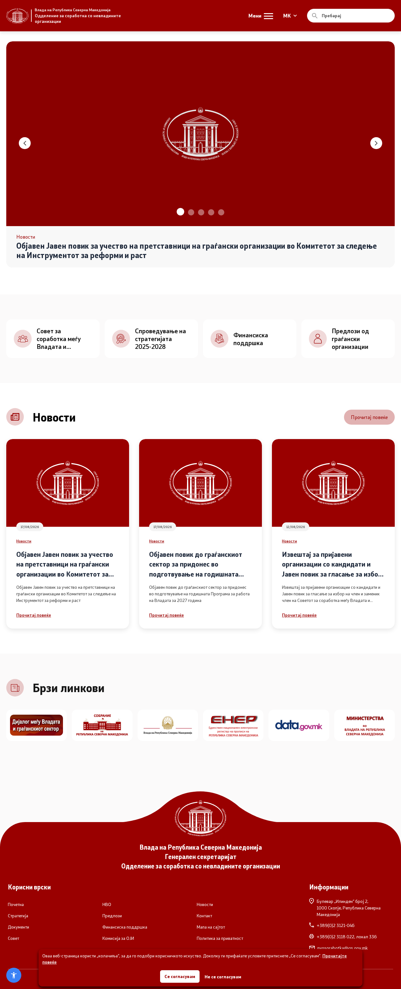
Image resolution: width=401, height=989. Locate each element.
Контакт (204, 916)
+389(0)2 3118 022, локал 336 (347, 937)
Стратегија (18, 916)
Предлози (112, 916)
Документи (18, 927)
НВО (106, 904)
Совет (13, 938)
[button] (180, 212)
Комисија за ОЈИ (118, 938)
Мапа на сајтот (211, 927)
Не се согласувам (223, 977)
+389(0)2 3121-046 (336, 925)
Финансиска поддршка (124, 927)
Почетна (16, 904)
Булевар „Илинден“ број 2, (349, 907)
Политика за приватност (220, 938)
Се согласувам (179, 976)
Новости (23, 540)
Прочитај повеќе (369, 417)
